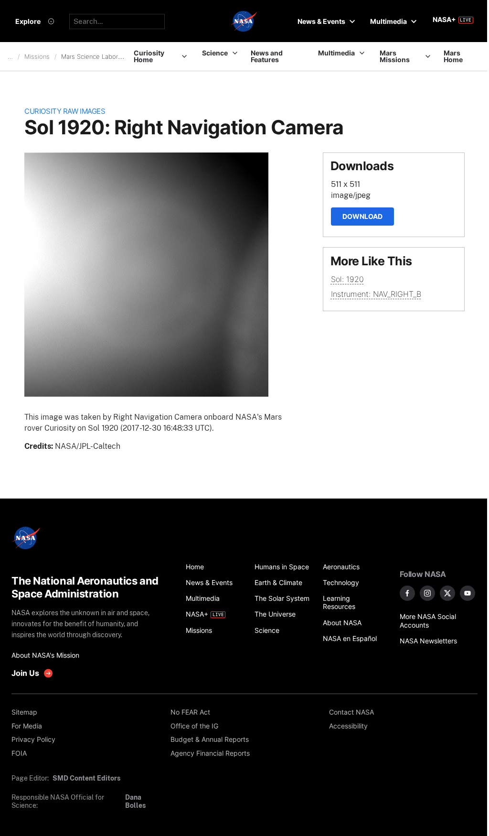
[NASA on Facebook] (407, 593)
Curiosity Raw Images (64, 111)
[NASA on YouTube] (467, 593)
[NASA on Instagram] (427, 593)
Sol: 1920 (347, 279)
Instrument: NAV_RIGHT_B (376, 294)
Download (362, 216)
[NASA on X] (447, 593)
